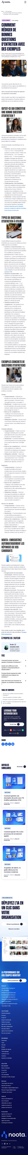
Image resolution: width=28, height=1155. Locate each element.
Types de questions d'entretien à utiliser (12, 697)
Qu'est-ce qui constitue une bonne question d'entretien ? (13, 694)
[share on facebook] (2, 744)
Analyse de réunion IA (6, 1107)
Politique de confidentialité (21, 1147)
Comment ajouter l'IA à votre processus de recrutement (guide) (13, 834)
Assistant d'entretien (6, 1116)
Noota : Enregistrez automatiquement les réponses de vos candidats (14, 702)
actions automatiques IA (7, 1098)
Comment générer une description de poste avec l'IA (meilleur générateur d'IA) (14, 798)
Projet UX (3, 1017)
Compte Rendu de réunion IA (8, 997)
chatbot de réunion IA (6, 1105)
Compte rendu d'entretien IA (8, 988)
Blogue (3, 1047)
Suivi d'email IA (5, 1100)
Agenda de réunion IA (6, 1114)
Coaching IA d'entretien (7, 1122)
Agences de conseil (6, 1024)
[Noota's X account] (2, 1143)
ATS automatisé (5, 990)
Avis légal (15, 1147)
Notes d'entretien (5, 1068)
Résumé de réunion (6, 1085)
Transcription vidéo (6, 1005)
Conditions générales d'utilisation (6, 1147)
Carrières (3, 1056)
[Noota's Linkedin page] (4, 1143)
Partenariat (4, 1040)
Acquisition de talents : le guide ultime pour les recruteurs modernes (12, 870)
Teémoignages (5, 1051)
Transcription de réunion (7, 1083)
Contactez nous (5, 1053)
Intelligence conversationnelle (8, 992)
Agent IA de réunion (6, 1001)
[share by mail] (12, 744)
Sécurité (3, 1044)
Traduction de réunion (6, 1092)
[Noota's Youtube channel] (7, 1143)
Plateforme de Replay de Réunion (9, 999)
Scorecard (3, 1070)
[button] (25, 2)
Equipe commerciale (6, 1020)
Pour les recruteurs (6, 1033)
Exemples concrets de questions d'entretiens (13, 699)
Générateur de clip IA (6, 1103)
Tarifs (2, 1042)
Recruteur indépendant (6, 1026)
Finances (3, 1015)
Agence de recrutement (7, 1030)
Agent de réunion (5, 1120)
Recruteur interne (5, 1028)
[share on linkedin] (6, 744)
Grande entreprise (5, 1013)
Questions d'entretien (6, 1058)
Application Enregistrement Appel (9, 1003)
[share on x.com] (9, 744)
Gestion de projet (5, 1022)
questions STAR (8, 271)
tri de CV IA (4, 1072)
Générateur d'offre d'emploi (8, 1076)
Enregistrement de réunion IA (8, 994)
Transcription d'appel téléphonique (9, 1087)
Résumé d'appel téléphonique (8, 1090)
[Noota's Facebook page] (9, 1143)
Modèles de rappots (6, 1049)
